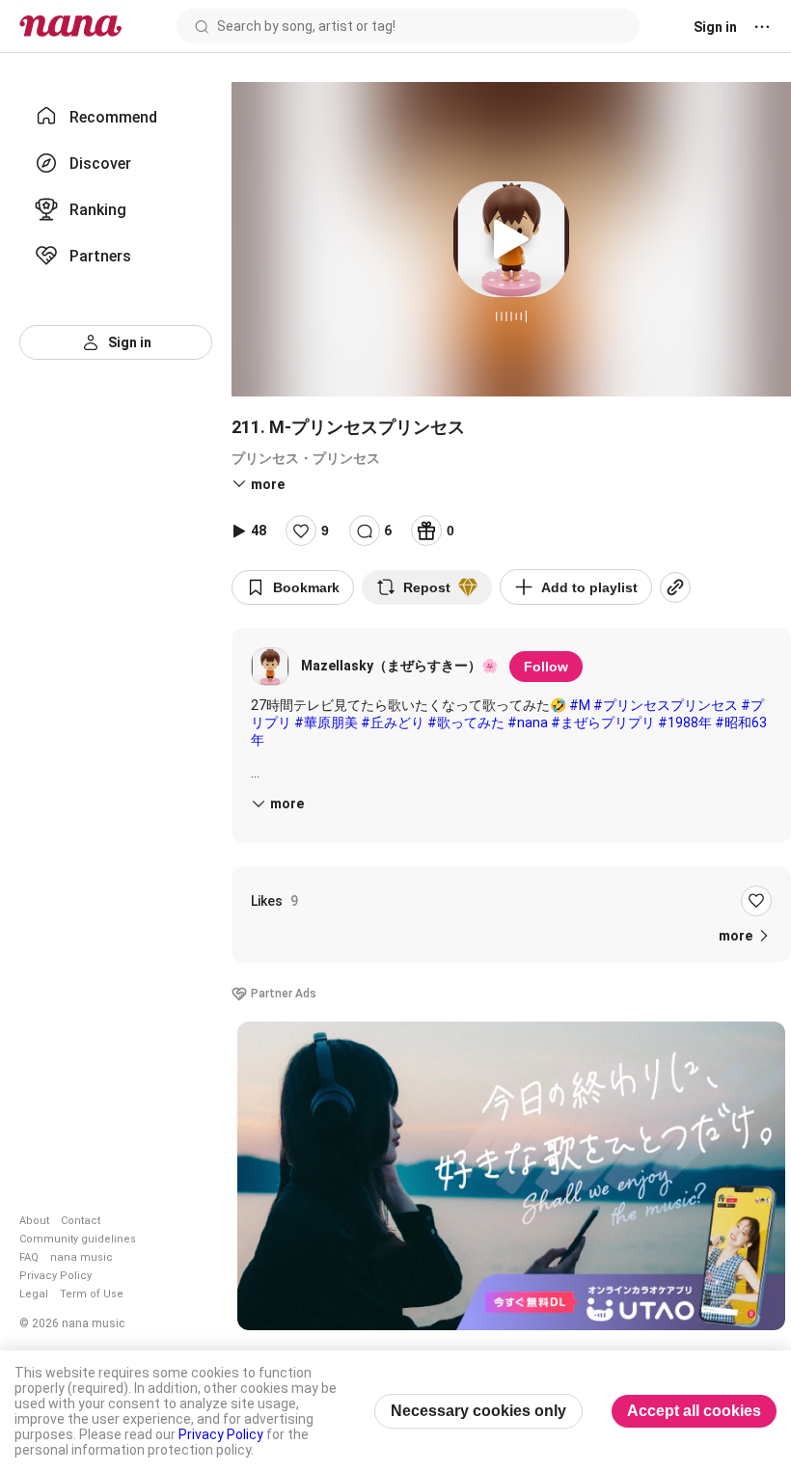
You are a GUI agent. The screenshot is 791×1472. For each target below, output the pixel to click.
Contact (80, 1220)
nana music (81, 1257)
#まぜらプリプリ (603, 722)
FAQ (29, 1257)
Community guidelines (77, 1239)
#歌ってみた (466, 722)
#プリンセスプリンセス (665, 705)
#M (579, 705)
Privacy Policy (55, 1275)
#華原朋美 (326, 722)
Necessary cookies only (478, 1411)
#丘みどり (392, 722)
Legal (33, 1294)
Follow (546, 666)
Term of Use (91, 1294)
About (34, 1220)
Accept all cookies (694, 1411)
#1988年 (685, 722)
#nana (527, 722)
